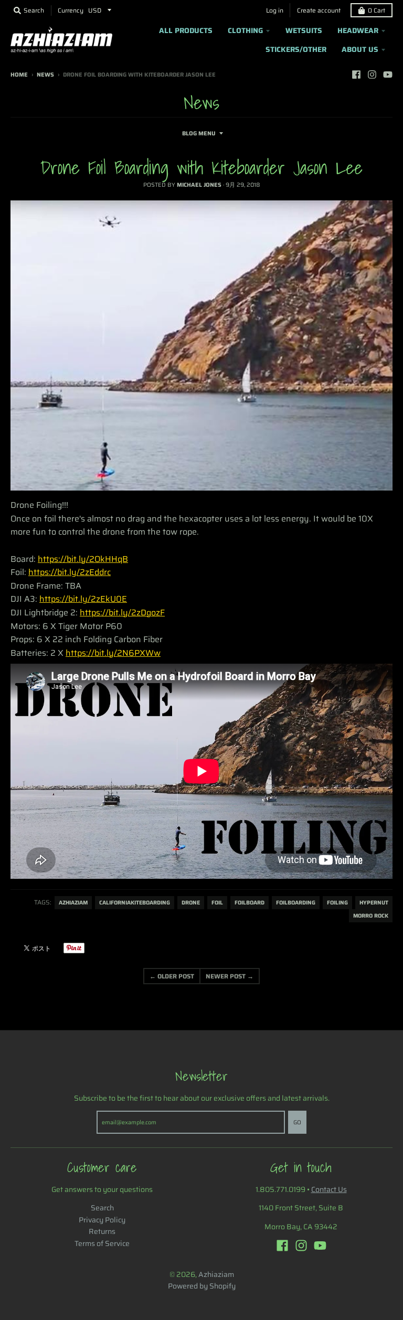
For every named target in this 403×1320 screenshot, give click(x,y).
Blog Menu (199, 133)
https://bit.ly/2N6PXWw (113, 652)
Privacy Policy (102, 1220)
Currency (70, 10)
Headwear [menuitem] (357, 30)
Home (19, 74)
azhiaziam (73, 902)
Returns (102, 1231)
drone (191, 902)
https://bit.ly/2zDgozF (122, 612)
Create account (319, 10)
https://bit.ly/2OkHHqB (83, 559)
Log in (274, 10)
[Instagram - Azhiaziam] (372, 74)
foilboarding (295, 902)
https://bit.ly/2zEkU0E (83, 598)
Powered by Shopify (202, 1286)
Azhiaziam (216, 1274)
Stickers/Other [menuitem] (296, 49)
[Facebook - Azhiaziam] (356, 74)
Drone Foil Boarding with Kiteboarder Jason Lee (201, 167)
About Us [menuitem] (360, 49)
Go (297, 1122)
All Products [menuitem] (186, 30)
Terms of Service (102, 1243)
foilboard (249, 902)
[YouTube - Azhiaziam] (388, 74)
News (45, 74)
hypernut (373, 902)
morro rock (370, 915)
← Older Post (172, 976)
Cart (376, 10)
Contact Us (329, 1189)
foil (217, 902)
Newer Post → (229, 976)
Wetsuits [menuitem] (303, 30)
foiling (337, 902)
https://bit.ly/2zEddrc (69, 572)
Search (102, 1207)
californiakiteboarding (134, 902)
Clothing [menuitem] (245, 30)
